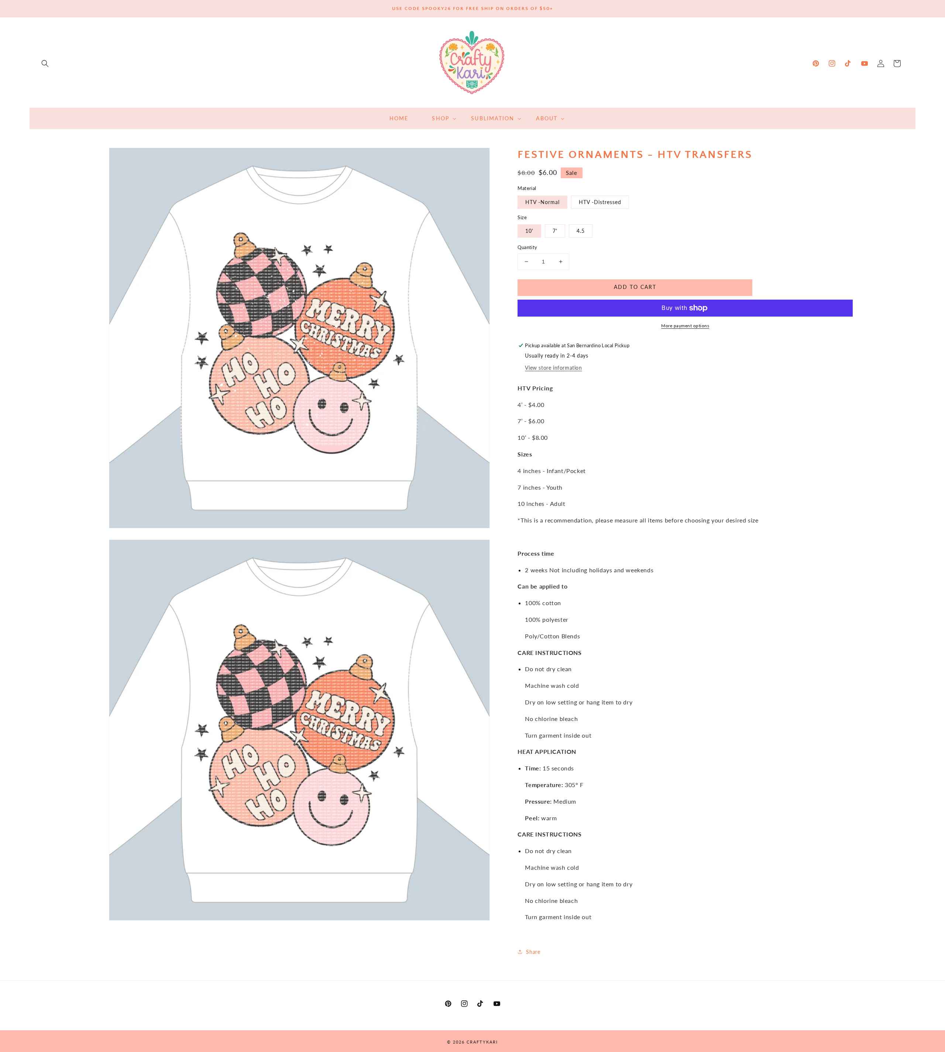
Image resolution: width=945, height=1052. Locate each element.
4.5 (581, 231)
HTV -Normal (542, 202)
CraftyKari (482, 1041)
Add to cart (635, 287)
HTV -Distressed (600, 202)
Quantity (527, 247)
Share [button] (533, 952)
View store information (553, 368)
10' (529, 231)
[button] (45, 63)
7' (555, 231)
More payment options (685, 325)
